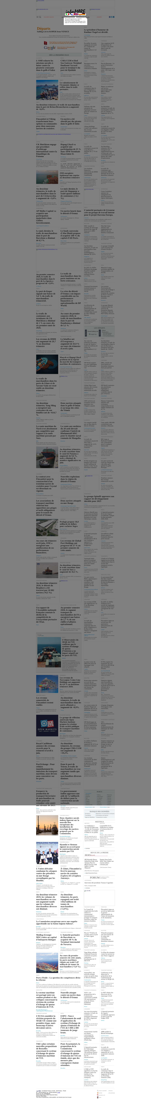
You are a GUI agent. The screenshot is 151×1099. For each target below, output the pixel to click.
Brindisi (87, 799)
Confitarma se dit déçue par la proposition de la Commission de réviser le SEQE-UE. (107, 976)
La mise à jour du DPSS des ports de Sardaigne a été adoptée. (90, 664)
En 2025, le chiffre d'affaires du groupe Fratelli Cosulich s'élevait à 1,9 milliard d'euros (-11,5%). (90, 272)
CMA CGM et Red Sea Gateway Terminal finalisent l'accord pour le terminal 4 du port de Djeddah (71, 65)
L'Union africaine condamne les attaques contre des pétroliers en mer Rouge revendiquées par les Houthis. (46, 874)
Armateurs (87, 813)
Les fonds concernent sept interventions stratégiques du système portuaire (90, 1063)
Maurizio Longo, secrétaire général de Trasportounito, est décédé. (107, 270)
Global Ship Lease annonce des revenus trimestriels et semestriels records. (90, 387)
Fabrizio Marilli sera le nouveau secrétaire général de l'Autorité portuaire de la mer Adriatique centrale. (91, 515)
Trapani (109, 801)
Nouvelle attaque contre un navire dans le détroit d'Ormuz (71, 995)
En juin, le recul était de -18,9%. (44, 305)
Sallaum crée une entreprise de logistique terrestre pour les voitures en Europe (90, 110)
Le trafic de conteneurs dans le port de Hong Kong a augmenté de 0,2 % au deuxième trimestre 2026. (107, 1073)
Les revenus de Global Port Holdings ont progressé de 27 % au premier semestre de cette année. (71, 545)
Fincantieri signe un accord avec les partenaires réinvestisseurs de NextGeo (107, 624)
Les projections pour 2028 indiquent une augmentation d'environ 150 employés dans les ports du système (107, 525)
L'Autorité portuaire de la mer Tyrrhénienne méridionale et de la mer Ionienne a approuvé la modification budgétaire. (90, 539)
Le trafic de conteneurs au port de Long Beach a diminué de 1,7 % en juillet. (91, 150)
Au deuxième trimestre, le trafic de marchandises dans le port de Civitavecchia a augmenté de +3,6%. (46, 193)
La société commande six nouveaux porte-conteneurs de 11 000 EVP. (108, 238)
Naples (99, 801)
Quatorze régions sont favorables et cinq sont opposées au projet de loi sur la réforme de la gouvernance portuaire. (108, 685)
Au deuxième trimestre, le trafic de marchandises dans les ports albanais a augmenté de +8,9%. (71, 703)
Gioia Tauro (100, 796)
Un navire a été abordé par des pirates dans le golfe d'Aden (71, 121)
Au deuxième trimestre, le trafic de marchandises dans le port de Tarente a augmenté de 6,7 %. (108, 110)
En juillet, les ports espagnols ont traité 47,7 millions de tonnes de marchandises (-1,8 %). (90, 47)
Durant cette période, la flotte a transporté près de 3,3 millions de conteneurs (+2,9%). (46, 559)
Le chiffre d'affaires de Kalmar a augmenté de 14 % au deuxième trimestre (91, 743)
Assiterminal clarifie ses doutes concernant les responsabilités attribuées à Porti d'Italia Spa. (90, 1036)
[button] (114, 17)
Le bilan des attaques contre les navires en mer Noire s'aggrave (108, 954)
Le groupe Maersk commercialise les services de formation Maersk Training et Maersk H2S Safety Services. (108, 309)
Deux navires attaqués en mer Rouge (71, 502)
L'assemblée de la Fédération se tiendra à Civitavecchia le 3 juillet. (106, 828)
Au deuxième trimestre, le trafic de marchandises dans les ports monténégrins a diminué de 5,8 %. (91, 250)
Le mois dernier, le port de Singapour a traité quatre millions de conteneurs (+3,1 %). (70, 193)
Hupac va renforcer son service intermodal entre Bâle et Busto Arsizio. (107, 90)
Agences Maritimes (90, 817)
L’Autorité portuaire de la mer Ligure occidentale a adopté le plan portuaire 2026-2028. (107, 515)
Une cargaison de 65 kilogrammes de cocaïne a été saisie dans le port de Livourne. (107, 46)
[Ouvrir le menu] (37, 17)
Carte (108, 807)
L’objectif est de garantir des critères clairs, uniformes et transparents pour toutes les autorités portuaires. (107, 1002)
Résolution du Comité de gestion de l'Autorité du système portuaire (90, 672)
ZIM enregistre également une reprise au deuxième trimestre (70, 175)
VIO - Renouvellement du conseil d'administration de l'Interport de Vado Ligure (107, 726)
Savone (109, 798)
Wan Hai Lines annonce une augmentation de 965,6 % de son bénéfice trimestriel (107, 229)
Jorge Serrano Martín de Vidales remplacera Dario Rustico (107, 203)
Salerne (109, 796)
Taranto (109, 799)
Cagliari (87, 801)
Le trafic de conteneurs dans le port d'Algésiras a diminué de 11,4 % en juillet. (90, 90)
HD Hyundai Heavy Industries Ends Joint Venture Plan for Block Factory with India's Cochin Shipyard (91, 864)
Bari (87, 798)
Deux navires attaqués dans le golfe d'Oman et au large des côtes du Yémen (71, 406)
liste (94, 807)
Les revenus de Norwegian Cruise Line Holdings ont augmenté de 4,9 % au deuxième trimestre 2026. (70, 682)
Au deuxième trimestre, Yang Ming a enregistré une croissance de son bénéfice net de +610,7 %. (46, 409)
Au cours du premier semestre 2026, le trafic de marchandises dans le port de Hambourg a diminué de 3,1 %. (71, 319)
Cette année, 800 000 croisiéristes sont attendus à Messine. (107, 424)
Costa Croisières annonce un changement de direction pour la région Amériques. (107, 194)
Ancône (87, 795)
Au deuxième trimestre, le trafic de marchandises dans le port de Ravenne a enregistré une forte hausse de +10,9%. (108, 345)
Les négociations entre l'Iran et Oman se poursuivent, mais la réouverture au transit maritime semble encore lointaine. (71, 487)
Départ (104, 330)
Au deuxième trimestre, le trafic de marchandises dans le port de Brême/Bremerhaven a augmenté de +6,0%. (58, 107)
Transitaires (88, 815)
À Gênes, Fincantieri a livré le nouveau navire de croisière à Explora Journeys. (71, 873)
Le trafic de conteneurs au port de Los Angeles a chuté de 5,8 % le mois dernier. (108, 130)
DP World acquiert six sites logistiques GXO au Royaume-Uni (90, 365)
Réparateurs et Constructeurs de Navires (105, 813)
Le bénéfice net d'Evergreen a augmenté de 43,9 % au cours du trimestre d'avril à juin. (70, 344)
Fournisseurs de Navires (102, 815)
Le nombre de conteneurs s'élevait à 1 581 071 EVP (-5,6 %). (90, 57)
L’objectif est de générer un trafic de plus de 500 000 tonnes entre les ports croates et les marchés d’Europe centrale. (108, 452)
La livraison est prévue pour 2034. (44, 495)
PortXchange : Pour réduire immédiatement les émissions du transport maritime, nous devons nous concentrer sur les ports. (46, 771)
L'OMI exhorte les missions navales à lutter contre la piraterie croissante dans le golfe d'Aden (45, 65)
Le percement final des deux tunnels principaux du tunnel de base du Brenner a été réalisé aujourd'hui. (107, 581)
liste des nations (107, 334)
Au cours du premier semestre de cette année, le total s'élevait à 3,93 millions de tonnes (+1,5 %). (46, 204)
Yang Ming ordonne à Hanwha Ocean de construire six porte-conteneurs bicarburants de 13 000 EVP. (90, 956)
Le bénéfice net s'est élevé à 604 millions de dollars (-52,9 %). (90, 612)
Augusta (88, 796)
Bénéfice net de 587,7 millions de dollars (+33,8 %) (90, 137)
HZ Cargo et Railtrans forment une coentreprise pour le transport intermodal (106, 442)
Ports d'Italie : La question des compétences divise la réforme (58, 979)
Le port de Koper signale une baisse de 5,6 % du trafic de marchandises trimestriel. (45, 296)
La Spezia (99, 798)
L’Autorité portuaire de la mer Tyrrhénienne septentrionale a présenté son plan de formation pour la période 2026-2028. (108, 545)
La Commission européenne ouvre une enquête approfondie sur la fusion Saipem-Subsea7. (56, 922)
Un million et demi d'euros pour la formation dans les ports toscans (107, 536)
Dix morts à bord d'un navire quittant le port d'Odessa (106, 961)
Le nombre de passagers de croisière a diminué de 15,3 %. (90, 356)
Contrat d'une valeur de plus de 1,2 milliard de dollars (90, 966)
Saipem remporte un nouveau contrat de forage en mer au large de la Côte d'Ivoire (107, 744)
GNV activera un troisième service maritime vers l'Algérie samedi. (89, 403)
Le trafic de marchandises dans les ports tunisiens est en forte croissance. (71, 277)
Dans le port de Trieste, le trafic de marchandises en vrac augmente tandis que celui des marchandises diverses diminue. (71, 771)
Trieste (109, 803)
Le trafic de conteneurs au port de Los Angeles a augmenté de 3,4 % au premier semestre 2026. (108, 1051)
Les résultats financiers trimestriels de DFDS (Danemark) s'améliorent (91, 172)
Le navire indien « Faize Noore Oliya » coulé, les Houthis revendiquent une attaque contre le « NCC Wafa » (70, 509)
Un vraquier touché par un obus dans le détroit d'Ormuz (90, 424)
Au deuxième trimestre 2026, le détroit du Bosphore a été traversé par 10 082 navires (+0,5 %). (46, 588)
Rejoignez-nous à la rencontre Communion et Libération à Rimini (90, 66)
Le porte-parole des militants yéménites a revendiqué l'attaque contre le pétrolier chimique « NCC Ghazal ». (91, 593)
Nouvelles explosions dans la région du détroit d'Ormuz (70, 479)
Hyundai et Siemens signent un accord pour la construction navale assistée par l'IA (70, 847)
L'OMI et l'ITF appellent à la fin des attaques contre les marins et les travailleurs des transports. (90, 1073)
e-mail (58, 1092)
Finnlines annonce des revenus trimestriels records (107, 479)
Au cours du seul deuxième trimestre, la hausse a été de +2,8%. (91, 1025)
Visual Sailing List (93, 331)
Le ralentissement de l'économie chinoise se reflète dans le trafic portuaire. (69, 86)
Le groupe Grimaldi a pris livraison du (107, 247)
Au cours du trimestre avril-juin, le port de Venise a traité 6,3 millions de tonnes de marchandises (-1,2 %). (91, 346)
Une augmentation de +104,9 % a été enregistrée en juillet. (108, 118)
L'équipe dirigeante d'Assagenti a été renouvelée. (107, 706)
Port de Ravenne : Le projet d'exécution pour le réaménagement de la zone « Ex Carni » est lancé (108, 68)
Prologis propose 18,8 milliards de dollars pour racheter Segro (69, 524)
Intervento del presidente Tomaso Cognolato (99, 883)
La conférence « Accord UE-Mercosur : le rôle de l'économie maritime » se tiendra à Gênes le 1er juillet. (92, 829)
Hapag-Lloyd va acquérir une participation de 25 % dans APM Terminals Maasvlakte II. (71, 149)
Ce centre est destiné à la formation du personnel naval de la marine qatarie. (107, 923)
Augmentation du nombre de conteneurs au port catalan (90, 639)
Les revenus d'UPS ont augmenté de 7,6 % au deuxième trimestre (90, 604)
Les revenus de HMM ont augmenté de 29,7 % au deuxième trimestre (46, 342)
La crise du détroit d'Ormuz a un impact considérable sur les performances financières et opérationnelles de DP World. (71, 298)
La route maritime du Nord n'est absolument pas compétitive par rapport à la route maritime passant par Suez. (46, 432)
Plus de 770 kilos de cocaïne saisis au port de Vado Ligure (91, 934)
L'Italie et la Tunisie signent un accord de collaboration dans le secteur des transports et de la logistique (107, 563)
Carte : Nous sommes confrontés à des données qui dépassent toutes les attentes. (46, 811)
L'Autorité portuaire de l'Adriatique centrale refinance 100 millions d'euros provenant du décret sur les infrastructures (90, 1052)
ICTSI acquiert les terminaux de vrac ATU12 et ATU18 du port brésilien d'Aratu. (107, 665)
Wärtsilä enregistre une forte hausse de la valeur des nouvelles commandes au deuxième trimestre (107, 937)
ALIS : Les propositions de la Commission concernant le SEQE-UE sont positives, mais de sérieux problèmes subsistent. (91, 998)
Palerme (99, 803)
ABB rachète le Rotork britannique (107, 1032)
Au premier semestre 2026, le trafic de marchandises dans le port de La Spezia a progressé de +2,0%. (45, 278)
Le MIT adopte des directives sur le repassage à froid (107, 994)
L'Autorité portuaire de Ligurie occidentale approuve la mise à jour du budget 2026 (108, 1015)
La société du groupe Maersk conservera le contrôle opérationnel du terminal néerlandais (71, 160)
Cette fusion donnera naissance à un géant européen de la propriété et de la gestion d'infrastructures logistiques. (70, 532)
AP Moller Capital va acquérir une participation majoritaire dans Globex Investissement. (46, 217)
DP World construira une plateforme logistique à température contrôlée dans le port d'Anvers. (107, 389)
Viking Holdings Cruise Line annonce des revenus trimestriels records (90, 129)
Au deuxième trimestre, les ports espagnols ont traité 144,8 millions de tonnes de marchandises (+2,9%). (70, 901)
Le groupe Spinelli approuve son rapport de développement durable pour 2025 (99, 498)
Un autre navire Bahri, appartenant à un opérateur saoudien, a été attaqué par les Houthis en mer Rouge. (90, 582)
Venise (109, 804)
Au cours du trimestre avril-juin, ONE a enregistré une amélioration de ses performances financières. (46, 547)
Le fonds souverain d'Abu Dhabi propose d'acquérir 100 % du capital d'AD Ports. (70, 234)
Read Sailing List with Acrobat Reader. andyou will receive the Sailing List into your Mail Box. (63, 42)
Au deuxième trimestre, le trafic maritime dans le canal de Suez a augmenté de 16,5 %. (70, 568)
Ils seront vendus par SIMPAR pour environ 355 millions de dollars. (107, 674)
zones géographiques (108, 335)
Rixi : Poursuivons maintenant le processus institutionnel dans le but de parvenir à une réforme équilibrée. (108, 697)
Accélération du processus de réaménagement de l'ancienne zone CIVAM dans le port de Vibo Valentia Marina (90, 310)
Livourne (99, 799)
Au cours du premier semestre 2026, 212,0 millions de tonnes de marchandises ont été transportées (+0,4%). (46, 915)
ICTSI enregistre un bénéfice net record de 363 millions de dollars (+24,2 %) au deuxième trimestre (90, 464)
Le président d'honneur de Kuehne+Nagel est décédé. (96, 31)
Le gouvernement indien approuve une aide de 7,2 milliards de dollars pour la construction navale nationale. (70, 797)
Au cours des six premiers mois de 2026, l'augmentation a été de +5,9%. (54, 113)
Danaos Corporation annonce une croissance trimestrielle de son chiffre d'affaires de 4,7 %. (107, 405)
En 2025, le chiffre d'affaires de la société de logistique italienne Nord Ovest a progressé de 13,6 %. (107, 606)
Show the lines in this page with (66, 48)
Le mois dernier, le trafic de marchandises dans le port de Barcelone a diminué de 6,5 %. (46, 236)
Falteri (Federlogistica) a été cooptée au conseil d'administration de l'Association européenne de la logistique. (108, 763)
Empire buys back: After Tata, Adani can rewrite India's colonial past (107, 862)
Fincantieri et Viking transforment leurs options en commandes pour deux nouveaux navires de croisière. (46, 124)
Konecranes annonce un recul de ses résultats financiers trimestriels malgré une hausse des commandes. (90, 685)
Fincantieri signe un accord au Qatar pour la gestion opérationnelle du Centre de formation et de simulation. (107, 913)
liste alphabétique (107, 333)
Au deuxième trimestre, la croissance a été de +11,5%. (107, 1061)
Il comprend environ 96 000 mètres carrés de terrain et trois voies (91, 571)
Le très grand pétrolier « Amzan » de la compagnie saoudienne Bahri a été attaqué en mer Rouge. (46, 76)
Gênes (99, 795)
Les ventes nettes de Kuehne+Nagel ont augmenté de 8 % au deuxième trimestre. (90, 707)
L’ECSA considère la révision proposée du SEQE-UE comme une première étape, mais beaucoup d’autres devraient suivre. (46, 1022)
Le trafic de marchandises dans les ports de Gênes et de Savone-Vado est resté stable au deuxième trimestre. (46, 384)
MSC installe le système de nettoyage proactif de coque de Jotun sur (91, 229)
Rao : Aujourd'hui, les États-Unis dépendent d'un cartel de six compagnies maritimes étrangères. (70, 737)
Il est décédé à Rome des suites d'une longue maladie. (107, 278)
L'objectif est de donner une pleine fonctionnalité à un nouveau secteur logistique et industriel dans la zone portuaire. (108, 78)
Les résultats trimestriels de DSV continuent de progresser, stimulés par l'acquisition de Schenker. (90, 762)
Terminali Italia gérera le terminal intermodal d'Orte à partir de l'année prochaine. (90, 562)
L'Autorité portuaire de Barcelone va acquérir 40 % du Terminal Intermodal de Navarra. (70, 940)
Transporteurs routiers (101, 817)
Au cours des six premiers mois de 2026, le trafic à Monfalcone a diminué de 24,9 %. (71, 784)
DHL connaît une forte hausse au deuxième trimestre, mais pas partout (107, 365)
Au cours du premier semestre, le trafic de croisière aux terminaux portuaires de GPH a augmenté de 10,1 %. (91, 1016)
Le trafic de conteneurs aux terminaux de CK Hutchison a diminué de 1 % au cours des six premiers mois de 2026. (45, 320)
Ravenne (109, 795)
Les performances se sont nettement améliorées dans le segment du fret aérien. (91, 715)
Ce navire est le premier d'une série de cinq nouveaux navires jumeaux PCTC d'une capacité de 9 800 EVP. (107, 256)
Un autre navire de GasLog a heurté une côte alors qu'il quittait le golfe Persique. (107, 464)
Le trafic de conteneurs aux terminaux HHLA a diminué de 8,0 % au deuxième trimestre (107, 172)
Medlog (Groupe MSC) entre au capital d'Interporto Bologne (46, 937)
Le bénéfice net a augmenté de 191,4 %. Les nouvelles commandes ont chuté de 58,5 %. (46, 711)
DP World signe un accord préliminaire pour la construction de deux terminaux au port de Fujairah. (90, 725)
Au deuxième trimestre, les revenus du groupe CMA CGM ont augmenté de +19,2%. (71, 748)
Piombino (99, 804)
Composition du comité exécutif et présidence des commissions (107, 714)
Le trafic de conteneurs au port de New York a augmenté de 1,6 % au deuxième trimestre (91, 443)
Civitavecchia (89, 804)
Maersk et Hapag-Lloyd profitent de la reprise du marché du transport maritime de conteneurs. (70, 360)
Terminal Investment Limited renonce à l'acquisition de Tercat (91, 288)
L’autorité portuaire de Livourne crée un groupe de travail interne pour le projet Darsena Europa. (99, 212)
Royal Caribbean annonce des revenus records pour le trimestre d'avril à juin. (45, 748)
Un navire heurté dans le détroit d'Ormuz (71, 212)
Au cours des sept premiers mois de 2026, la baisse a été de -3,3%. (91, 98)
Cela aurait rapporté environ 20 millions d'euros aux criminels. (107, 55)
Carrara (88, 803)
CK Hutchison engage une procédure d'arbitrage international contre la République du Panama (46, 150)
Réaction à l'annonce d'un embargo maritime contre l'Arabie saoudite (90, 926)
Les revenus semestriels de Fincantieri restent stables (44, 701)
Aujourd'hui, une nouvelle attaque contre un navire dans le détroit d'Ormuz (91, 975)
